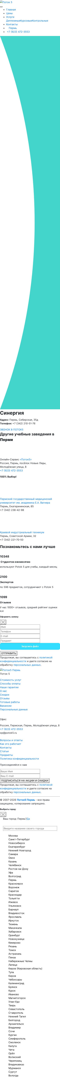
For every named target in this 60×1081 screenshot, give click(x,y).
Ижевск (13, 902)
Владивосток (16, 913)
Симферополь (17, 1038)
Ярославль (15, 916)
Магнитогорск (17, 998)
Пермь (12, 28)
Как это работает (10, 743)
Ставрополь (15, 1012)
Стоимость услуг (10, 679)
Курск (12, 990)
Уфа (10, 872)
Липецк (12, 964)
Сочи (11, 1031)
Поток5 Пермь (26, 799)
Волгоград (14, 876)
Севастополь (16, 1009)
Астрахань (14, 953)
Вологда (13, 1075)
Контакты (12, 24)
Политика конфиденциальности (19, 758)
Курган (12, 1034)
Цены (9, 13)
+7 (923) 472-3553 (18, 31)
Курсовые (26, 20)
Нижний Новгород (19, 850)
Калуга (12, 1045)
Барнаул (13, 909)
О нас (3, 690)
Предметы (6, 754)
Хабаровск (14, 931)
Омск (11, 857)
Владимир (14, 1027)
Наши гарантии (9, 687)
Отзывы (5, 698)
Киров (12, 975)
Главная (11, 9)
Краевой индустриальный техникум (22, 532)
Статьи (4, 751)
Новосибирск (16, 843)
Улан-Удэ (14, 1001)
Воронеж (13, 887)
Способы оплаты (10, 683)
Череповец (15, 1060)
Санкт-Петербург (19, 839)
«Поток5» (26, 459)
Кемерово (14, 942)
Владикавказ (16, 1064)
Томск (12, 950)
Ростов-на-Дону (18, 868)
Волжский (14, 1057)
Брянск (12, 986)
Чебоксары (15, 979)
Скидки (4, 694)
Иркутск (13, 920)
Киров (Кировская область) (25, 968)
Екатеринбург (16, 846)
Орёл (11, 1053)
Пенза (12, 957)
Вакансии (6, 705)
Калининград (16, 983)
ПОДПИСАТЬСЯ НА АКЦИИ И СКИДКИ (24, 780)
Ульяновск (14, 905)
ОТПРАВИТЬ (8, 653)
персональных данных (27, 664)
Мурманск (14, 1068)
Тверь (12, 1005)
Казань (12, 861)
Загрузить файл (30, 646)
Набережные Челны (20, 961)
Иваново (13, 994)
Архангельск (16, 1023)
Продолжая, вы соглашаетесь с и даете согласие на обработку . (26, 661)
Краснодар (15, 894)
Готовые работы (10, 702)
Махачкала (15, 927)
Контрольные (40, 20)
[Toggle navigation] (1, 6)
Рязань (12, 946)
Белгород (14, 1020)
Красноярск (15, 883)
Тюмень (13, 924)
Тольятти (14, 898)
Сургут (12, 1071)
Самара (13, 854)
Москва (13, 835)
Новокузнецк (16, 938)
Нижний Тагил (17, 1016)
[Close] (3, 622)
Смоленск (14, 1042)
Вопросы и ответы (11, 740)
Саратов (13, 891)
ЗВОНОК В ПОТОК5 (11, 429)
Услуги (10, 16)
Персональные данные (14, 709)
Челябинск (14, 865)
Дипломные (13, 20)
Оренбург (14, 935)
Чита (11, 1049)
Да (28, 818)
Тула (11, 972)
